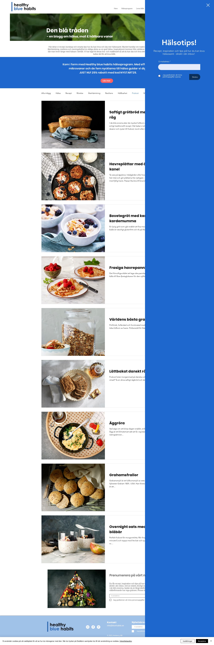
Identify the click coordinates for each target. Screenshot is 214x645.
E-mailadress (164, 61)
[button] (208, 5)
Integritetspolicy (126, 641)
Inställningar (187, 641)
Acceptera (202, 641)
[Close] (211, 641)
